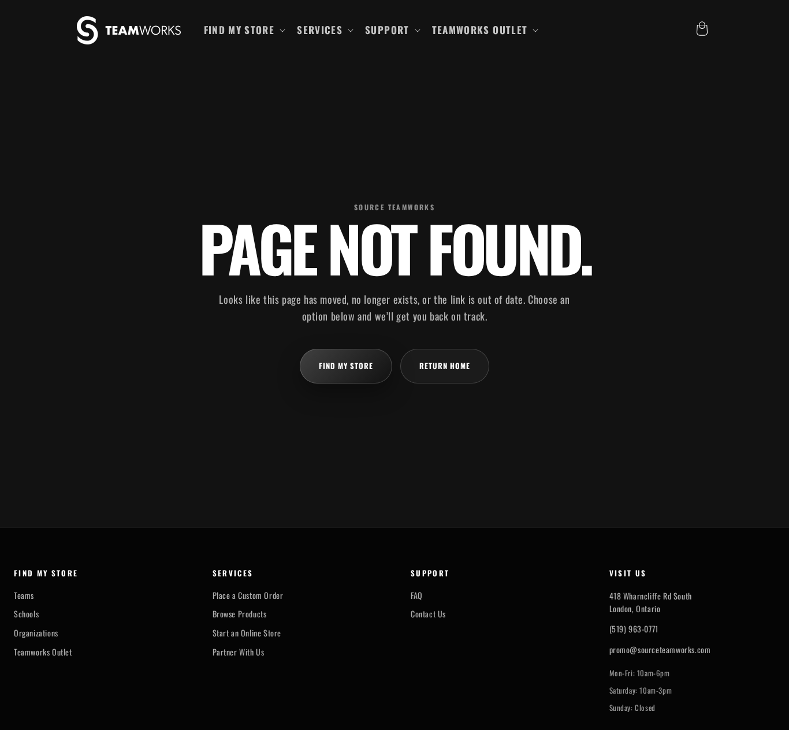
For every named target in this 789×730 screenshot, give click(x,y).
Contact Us (428, 614)
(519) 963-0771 (633, 629)
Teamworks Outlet (43, 652)
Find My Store (346, 365)
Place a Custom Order (248, 595)
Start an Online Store (247, 633)
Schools (26, 614)
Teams (24, 595)
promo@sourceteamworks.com (660, 649)
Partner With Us (239, 652)
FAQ (417, 595)
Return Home (444, 365)
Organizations (36, 633)
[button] (244, 30)
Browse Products (240, 614)
